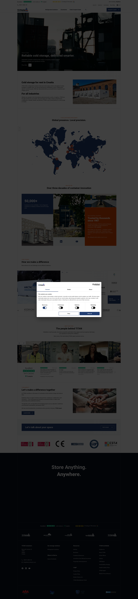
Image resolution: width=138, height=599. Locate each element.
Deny (68, 313)
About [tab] (90, 289)
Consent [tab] (47, 289)
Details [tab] (69, 289)
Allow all (89, 313)
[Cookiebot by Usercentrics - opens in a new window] (93, 285)
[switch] (61, 308)
